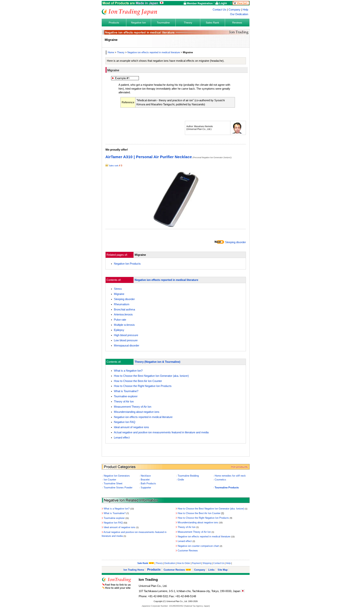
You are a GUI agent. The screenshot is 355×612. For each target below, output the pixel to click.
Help (245, 9)
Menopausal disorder (126, 345)
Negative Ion (138, 22)
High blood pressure (126, 335)
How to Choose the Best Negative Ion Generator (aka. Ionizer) (151, 375)
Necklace (146, 475)
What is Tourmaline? (126, 391)
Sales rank (114, 165)
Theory (188, 22)
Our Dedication (239, 14)
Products (114, 22)
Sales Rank (212, 22)
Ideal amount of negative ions (131, 427)
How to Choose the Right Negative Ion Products (143, 386)
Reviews (237, 22)
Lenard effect (122, 437)
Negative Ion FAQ (124, 422)
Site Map (223, 569)
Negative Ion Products (127, 263)
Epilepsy (119, 330)
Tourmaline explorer (126, 396)
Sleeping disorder (235, 242)
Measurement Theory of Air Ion (132, 406)
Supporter (146, 487)
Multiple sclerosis (124, 324)
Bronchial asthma (124, 309)
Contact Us (219, 9)
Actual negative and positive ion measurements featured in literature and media (161, 432)
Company (234, 9)
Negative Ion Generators (117, 475)
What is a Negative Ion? (128, 370)
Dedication (169, 563)
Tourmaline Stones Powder (118, 487)
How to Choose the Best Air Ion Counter (138, 381)
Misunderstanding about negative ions (136, 411)
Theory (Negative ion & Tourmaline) (157, 361)
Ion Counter (110, 479)
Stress (118, 288)
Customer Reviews (188, 550)
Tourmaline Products (227, 487)
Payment (196, 563)
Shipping (207, 563)
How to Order (183, 563)
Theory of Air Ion (124, 401)
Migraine (119, 294)
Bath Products (148, 483)
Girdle (181, 479)
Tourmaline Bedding (188, 475)
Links (211, 569)
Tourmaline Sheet (113, 483)
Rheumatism (121, 304)
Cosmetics (220, 479)
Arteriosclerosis (123, 314)
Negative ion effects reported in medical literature (153, 52)
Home (111, 52)
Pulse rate (120, 319)
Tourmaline (163, 22)
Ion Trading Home (134, 569)
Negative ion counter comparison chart (198, 546)
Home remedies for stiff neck (230, 475)
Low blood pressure (126, 340)
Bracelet (145, 479)
